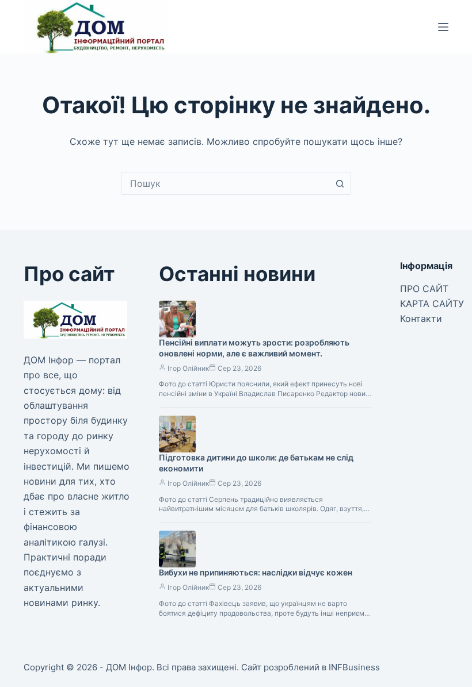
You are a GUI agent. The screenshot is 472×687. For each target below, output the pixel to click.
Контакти (421, 318)
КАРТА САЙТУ (432, 303)
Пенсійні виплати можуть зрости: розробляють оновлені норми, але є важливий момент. (254, 347)
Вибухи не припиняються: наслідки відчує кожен (255, 572)
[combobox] (225, 183)
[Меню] (443, 27)
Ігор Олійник (188, 368)
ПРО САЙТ (424, 288)
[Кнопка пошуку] (340, 183)
